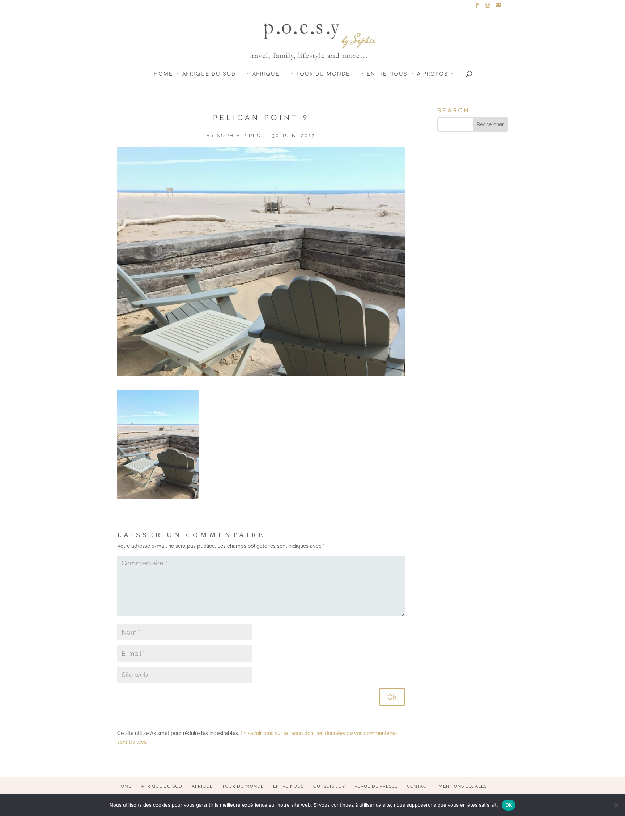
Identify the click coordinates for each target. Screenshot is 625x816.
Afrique (266, 74)
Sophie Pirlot (241, 135)
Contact (418, 786)
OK (508, 805)
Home (163, 74)
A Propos (432, 74)
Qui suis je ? (329, 786)
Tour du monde (323, 74)
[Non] (616, 805)
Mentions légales (463, 786)
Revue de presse (375, 786)
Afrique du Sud (209, 74)
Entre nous (387, 74)
